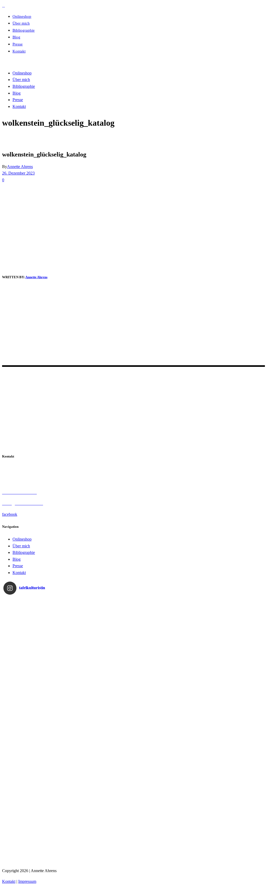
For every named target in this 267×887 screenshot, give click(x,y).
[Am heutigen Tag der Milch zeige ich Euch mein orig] (36, 631)
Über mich (21, 546)
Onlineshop (22, 539)
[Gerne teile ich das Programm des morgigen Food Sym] (36, 826)
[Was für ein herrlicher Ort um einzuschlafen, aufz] (231, 696)
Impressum (27, 881)
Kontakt (19, 572)
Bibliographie (24, 552)
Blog (17, 559)
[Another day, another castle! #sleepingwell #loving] (231, 631)
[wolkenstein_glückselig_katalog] (16, 264)
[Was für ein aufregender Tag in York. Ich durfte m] (166, 696)
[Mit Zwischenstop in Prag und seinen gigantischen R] (101, 826)
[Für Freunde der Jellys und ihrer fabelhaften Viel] (101, 761)
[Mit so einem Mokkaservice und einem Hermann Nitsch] (231, 826)
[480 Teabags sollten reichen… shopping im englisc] (101, 631)
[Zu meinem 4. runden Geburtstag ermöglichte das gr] (166, 826)
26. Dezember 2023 (18, 173)
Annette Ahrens (20, 166)
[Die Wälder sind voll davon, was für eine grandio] (101, 696)
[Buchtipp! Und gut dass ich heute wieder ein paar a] (36, 696)
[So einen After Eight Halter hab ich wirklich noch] (166, 631)
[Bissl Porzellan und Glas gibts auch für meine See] (36, 761)
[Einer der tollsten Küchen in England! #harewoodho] (166, 761)
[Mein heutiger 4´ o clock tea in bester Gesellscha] (231, 761)
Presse (18, 566)
